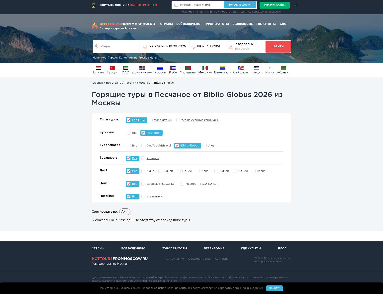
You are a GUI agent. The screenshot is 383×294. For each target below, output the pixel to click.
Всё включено (188, 24)
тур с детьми (163, 120)
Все (134, 133)
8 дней (224, 171)
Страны (166, 24)
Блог (284, 24)
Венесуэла (222, 72)
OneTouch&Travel (159, 146)
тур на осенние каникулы (200, 120)
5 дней (168, 171)
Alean (212, 146)
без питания (155, 196)
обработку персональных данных (240, 288)
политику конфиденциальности (260, 12)
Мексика (205, 72)
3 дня (150, 171)
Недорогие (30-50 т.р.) (202, 184)
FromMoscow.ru (120, 259)
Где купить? (266, 24)
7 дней (205, 171)
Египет (98, 72)
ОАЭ (125, 72)
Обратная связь (199, 259)
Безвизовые (242, 24)
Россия (160, 72)
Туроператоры (216, 24)
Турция (112, 72)
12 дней (262, 171)
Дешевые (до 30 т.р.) (161, 184)
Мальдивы (188, 72)
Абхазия (283, 72)
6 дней (187, 171)
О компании (175, 259)
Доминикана (142, 72)
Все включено (133, 248)
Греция (256, 72)
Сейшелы (241, 72)
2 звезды (153, 158)
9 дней (243, 171)
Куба (173, 72)
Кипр (269, 72)
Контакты (221, 259)
